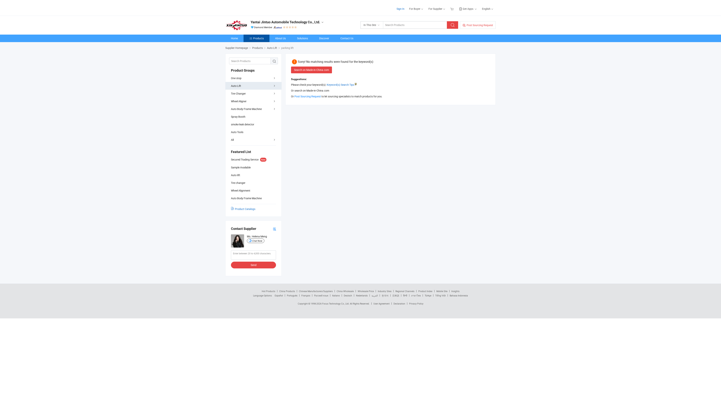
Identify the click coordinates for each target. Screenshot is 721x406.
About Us (280, 38)
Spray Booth (238, 116)
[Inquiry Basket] (452, 9)
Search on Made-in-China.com (311, 70)
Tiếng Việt (440, 295)
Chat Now (257, 240)
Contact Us (346, 38)
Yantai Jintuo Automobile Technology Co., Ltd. (285, 22)
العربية (375, 295)
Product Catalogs (245, 209)
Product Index (425, 291)
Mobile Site (441, 291)
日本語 (395, 295)
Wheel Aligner (239, 101)
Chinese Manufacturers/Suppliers (316, 291)
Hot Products (268, 291)
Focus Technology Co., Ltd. (336, 303)
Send (253, 265)
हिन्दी (405, 295)
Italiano (336, 295)
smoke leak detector (242, 124)
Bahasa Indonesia (459, 295)
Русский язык (321, 295)
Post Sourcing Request (480, 25)
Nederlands (362, 295)
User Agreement (381, 303)
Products (258, 38)
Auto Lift (236, 86)
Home (234, 38)
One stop (236, 78)
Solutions (302, 38)
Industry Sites (384, 291)
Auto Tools (237, 132)
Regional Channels (404, 291)
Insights (455, 291)
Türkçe (428, 295)
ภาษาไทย (416, 295)
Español (279, 295)
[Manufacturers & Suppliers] (249, 7)
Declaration (399, 303)
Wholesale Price (366, 291)
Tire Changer (238, 93)
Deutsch (348, 295)
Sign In (400, 9)
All (232, 140)
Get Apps (468, 9)
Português (292, 295)
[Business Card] (274, 228)
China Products (287, 291)
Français (305, 295)
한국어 (385, 295)
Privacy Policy (416, 303)
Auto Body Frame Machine (246, 109)
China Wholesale (345, 291)
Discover (324, 38)
